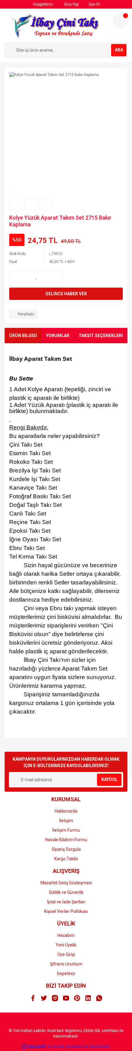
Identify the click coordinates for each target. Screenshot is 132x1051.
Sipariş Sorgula (66, 849)
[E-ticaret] (65, 1046)
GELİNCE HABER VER (66, 293)
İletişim (66, 820)
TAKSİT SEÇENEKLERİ (101, 335)
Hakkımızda (66, 811)
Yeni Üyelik (66, 944)
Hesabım (66, 935)
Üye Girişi (66, 954)
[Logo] (56, 25)
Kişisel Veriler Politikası (66, 911)
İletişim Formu (66, 830)
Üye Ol (94, 4)
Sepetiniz (66, 973)
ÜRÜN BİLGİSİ (23, 335)
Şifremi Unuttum (66, 963)
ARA (119, 49)
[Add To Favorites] (36, 277)
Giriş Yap (71, 4)
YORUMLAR (57, 335)
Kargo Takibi (66, 858)
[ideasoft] (33, 1046)
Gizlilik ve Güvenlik (66, 892)
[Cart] (120, 21)
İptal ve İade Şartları (66, 901)
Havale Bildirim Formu (66, 839)
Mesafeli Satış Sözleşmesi (66, 882)
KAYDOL (109, 779)
